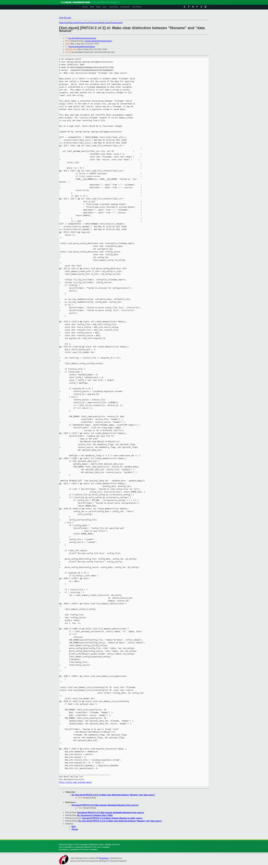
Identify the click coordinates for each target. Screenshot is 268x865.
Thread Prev (83, 23)
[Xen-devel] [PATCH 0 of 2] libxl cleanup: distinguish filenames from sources (104, 805)
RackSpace (104, 858)
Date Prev (64, 23)
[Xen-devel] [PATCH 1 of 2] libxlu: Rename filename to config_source (112, 818)
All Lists (67, 18)
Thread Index (116, 23)
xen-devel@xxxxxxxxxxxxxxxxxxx (82, 38)
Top (61, 18)
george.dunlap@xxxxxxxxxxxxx (98, 41)
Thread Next (94, 23)
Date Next (73, 23)
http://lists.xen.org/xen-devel (75, 782)
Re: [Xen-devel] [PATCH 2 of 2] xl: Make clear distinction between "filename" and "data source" (113, 795)
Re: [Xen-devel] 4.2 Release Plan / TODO (95, 815)
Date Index (105, 23)
